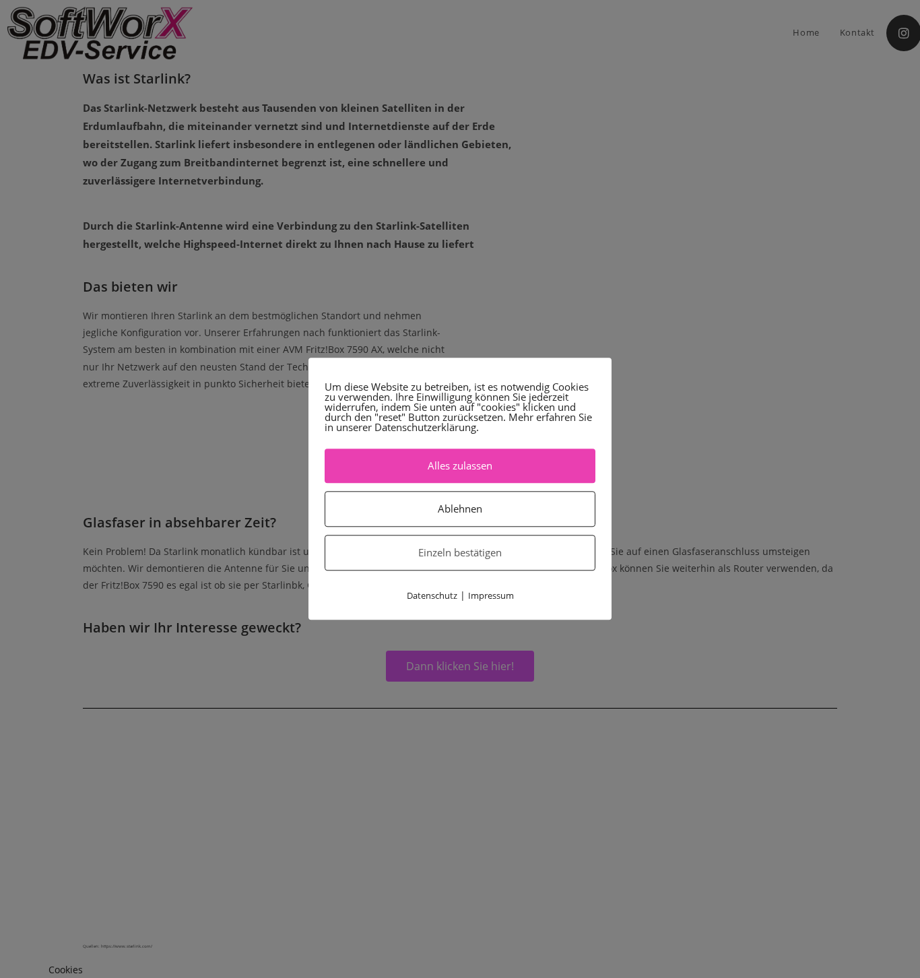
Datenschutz (432, 595)
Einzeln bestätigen (460, 552)
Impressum (491, 595)
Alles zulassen (460, 465)
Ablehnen (460, 508)
